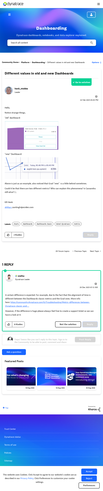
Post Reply (85, 339)
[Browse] (10, 14)
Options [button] (95, 62)
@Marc (8, 207)
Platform (25, 62)
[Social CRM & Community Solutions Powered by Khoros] (94, 409)
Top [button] (6, 408)
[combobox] (51, 43)
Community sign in (91, 15)
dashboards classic (44, 224)
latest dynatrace (63, 224)
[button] (89, 471)
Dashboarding (38, 62)
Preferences (89, 485)
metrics (77, 224)
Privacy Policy (26, 478)
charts (16, 224)
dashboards (27, 224)
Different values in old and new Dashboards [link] (66, 62)
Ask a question (14, 352)
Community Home (10, 62)
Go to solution (82, 82)
